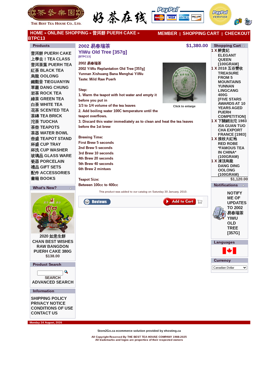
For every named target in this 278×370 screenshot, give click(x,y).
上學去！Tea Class (50, 59)
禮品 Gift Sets (46, 167)
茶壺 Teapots (45, 127)
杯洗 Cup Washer (49, 150)
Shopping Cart (201, 33)
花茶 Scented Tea (50, 110)
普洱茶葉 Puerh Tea (51, 64)
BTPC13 (36, 38)
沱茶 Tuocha (44, 121)
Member (168, 33)
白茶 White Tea (46, 104)
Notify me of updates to (237, 213)
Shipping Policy (49, 298)
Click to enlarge (184, 106)
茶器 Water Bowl (49, 133)
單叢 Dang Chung (50, 87)
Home (36, 33)
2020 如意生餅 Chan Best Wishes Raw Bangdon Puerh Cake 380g (52, 244)
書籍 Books (43, 178)
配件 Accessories (50, 172)
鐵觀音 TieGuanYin (50, 81)
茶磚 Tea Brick (46, 115)
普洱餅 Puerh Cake (114, 33)
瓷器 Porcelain (47, 161)
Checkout (237, 33)
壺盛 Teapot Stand (51, 138)
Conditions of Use (52, 308)
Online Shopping (68, 33)
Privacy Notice (48, 303)
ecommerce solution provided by (130, 330)
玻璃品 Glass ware (51, 155)
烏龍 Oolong (45, 76)
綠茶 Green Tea (47, 98)
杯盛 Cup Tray (46, 144)
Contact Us (44, 313)
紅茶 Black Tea (47, 70)
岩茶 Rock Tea (46, 93)
